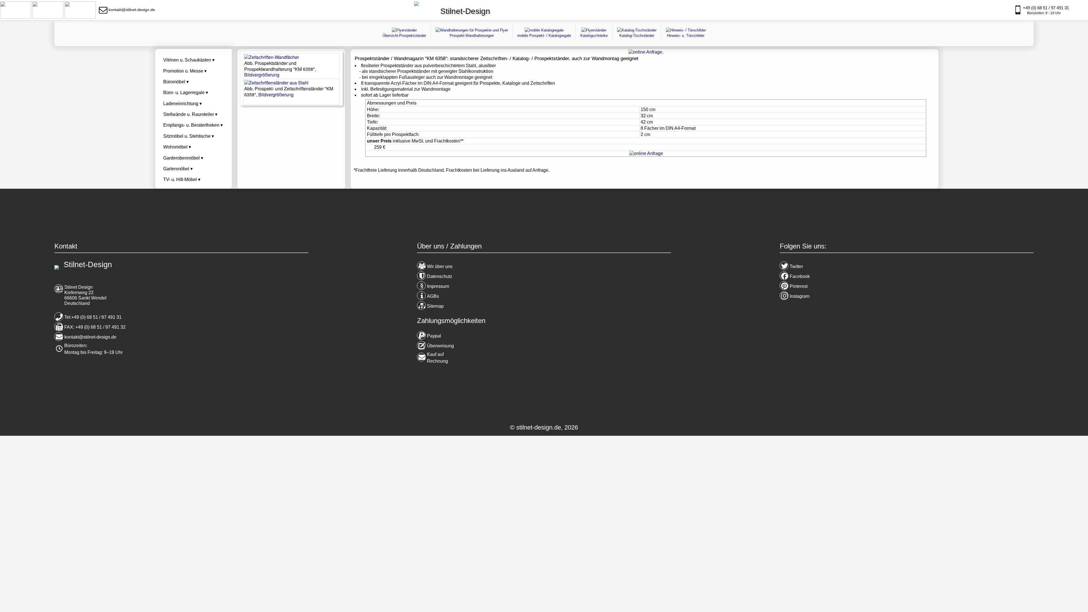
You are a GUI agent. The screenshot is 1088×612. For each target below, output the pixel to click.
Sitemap (435, 306)
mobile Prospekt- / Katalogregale (544, 35)
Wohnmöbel (177, 146)
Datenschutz (439, 276)
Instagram (799, 296)
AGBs (433, 296)
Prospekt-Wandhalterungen (472, 35)
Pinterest (799, 286)
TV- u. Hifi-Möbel (181, 179)
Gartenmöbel (178, 168)
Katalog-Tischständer (636, 35)
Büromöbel (176, 81)
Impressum (438, 286)
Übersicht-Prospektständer (404, 35)
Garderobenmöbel (183, 158)
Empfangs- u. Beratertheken (193, 125)
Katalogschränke (594, 35)
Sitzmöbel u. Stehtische (188, 136)
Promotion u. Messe (185, 71)
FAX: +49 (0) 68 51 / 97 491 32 (95, 327)
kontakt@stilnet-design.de (90, 337)
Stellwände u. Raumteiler (190, 114)
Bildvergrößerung (261, 74)
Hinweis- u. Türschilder (685, 35)
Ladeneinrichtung (182, 103)
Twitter (796, 266)
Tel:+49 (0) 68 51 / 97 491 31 (93, 317)
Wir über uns (439, 266)
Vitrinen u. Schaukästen (188, 60)
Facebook (800, 276)
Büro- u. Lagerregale (185, 92)
